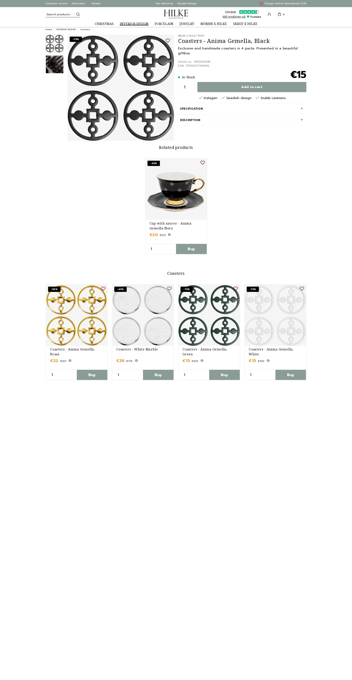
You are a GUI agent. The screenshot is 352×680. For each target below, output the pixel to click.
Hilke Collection (191, 35)
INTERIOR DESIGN (134, 23)
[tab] (54, 43)
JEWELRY (186, 23)
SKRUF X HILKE (245, 23)
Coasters (85, 29)
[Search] (77, 14)
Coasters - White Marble (137, 349)
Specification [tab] (191, 109)
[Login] (269, 14)
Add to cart (252, 87)
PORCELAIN (164, 23)
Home (49, 29)
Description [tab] (190, 120)
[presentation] (55, 43)
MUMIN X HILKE (213, 23)
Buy (191, 249)
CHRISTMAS (104, 23)
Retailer (96, 3)
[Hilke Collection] (176, 14)
